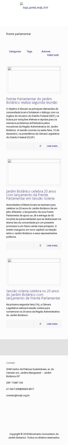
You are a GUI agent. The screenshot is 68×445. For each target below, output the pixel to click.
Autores (46, 51)
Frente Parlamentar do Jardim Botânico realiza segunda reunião (31, 101)
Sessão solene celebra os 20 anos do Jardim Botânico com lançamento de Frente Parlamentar (33, 294)
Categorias (15, 51)
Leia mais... (53, 146)
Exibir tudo (53, 55)
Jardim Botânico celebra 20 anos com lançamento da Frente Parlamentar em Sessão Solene (31, 195)
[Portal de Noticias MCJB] (34, 7)
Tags (29, 51)
